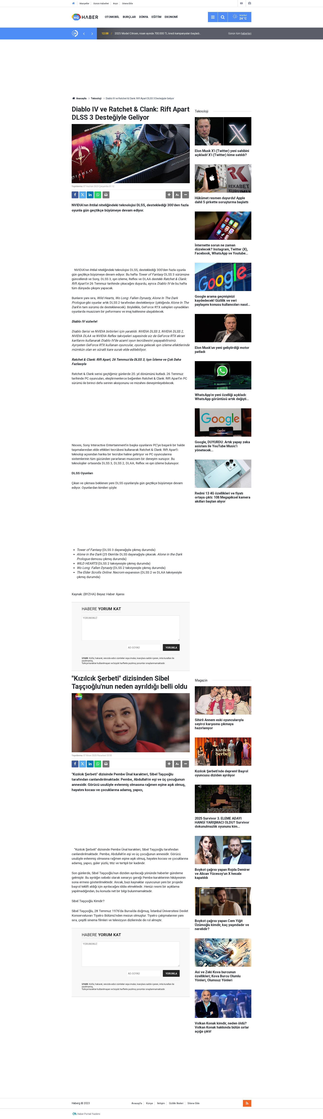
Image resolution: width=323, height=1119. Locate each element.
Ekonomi (171, 17)
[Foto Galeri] (249, 3)
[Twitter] (82, 194)
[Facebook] (75, 194)
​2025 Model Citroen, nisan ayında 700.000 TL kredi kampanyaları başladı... (158, 33)
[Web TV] (241, 3)
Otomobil (112, 17)
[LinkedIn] (90, 194)
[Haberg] (85, 16)
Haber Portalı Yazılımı (88, 1114)
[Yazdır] (106, 194)
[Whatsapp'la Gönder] (97, 194)
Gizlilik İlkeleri (176, 1103)
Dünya (143, 17)
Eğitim (156, 17)
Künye (149, 1103)
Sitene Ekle (127, 3)
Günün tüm (239, 33)
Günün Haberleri (101, 3)
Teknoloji (96, 98)
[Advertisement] (161, 68)
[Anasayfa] (73, 3)
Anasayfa (81, 98)
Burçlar (129, 17)
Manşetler (84, 3)
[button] (169, 194)
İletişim (161, 1103)
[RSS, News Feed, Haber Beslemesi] (247, 1103)
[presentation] (84, 34)
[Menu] (213, 17)
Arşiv (115, 3)
